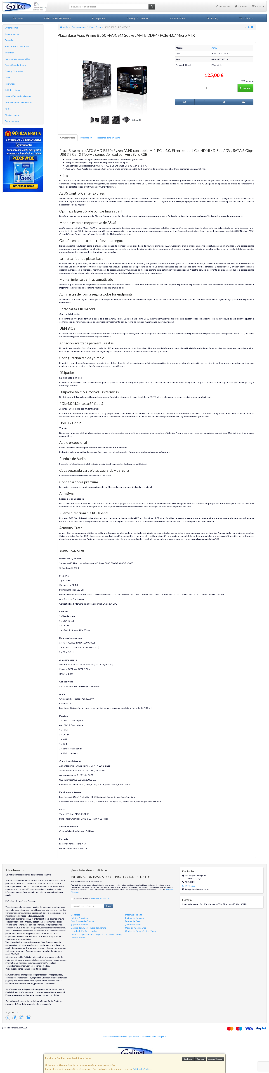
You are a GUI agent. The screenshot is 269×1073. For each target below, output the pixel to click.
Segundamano (12, 121)
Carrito (259, 6)
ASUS (214, 47)
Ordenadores (11, 27)
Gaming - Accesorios (138, 18)
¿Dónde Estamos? (133, 924)
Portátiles (9, 40)
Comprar (245, 88)
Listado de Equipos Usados (84, 931)
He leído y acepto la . (91, 898)
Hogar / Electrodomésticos (18, 96)
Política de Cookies (142, 1069)
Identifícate (224, 6)
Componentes (12, 34)
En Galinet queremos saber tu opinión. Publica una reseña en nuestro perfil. (134, 1036)
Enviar (108, 906)
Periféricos (10, 83)
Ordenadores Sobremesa (57, 18)
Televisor (9, 52)
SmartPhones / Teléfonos (17, 46)
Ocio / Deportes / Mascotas (18, 102)
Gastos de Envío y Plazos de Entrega (88, 927)
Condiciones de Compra (82, 921)
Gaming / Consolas (14, 71)
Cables (8, 77)
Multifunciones (178, 18)
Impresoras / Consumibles (17, 58)
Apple (8, 108)
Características (67, 137)
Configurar (188, 1059)
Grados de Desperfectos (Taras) (140, 931)
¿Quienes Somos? (79, 924)
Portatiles (18, 18)
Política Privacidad (79, 918)
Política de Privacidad (100, 898)
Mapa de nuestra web (135, 927)
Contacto (242, 6)
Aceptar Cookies (215, 1059)
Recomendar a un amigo (108, 137)
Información (86, 137)
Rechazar (201, 1059)
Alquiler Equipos (13, 115)
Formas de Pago (133, 921)
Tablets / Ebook (12, 90)
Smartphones (99, 18)
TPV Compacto (247, 18)
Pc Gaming (212, 18)
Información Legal (133, 914)
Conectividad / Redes (15, 65)
